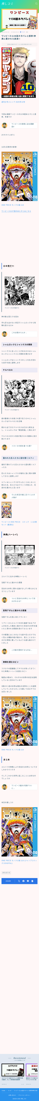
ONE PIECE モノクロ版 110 (13, 205)
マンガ (23, 32)
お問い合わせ (12, 1095)
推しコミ (7, 3)
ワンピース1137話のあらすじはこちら (16, 211)
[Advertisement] (19, 236)
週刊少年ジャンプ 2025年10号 (13, 102)
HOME (3, 1090)
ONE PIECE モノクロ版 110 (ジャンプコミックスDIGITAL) (19, 862)
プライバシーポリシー (24, 1095)
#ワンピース (6, 872)
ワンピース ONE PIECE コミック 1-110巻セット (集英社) (19, 523)
